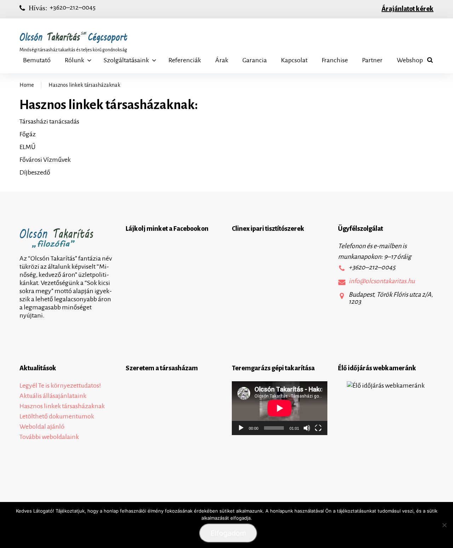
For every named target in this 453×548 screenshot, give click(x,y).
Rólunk (74, 60)
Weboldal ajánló (41, 426)
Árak (221, 60)
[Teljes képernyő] (318, 428)
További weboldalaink (49, 436)
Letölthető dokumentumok (56, 416)
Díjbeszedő (34, 172)
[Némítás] (306, 428)
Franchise (335, 60)
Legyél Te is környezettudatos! (60, 385)
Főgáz (27, 134)
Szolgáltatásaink (126, 60)
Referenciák (184, 60)
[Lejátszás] (241, 428)
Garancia (254, 60)
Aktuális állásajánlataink (52, 395)
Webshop (410, 60)
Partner (372, 60)
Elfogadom (228, 533)
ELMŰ (27, 146)
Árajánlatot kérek (408, 8)
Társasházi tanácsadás (49, 121)
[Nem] (444, 525)
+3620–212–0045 (73, 7)
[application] (279, 408)
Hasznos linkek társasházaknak (62, 406)
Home (26, 85)
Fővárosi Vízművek (45, 159)
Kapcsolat (294, 60)
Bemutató (37, 60)
